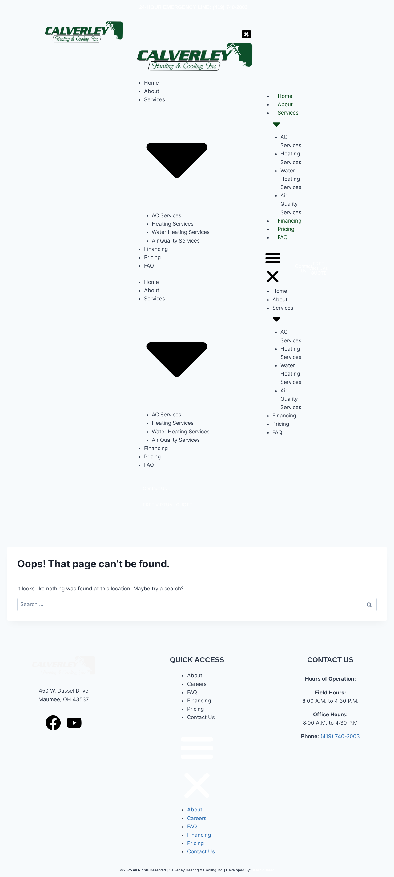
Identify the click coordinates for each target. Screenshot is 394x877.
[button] (273, 268)
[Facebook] (53, 722)
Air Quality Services (290, 203)
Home (285, 96)
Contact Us (201, 717)
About (285, 104)
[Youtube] (74, 722)
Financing (289, 221)
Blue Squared (263, 870)
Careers (197, 684)
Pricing (286, 229)
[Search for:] (197, 604)
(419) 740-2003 (340, 736)
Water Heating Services (290, 178)
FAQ (282, 237)
